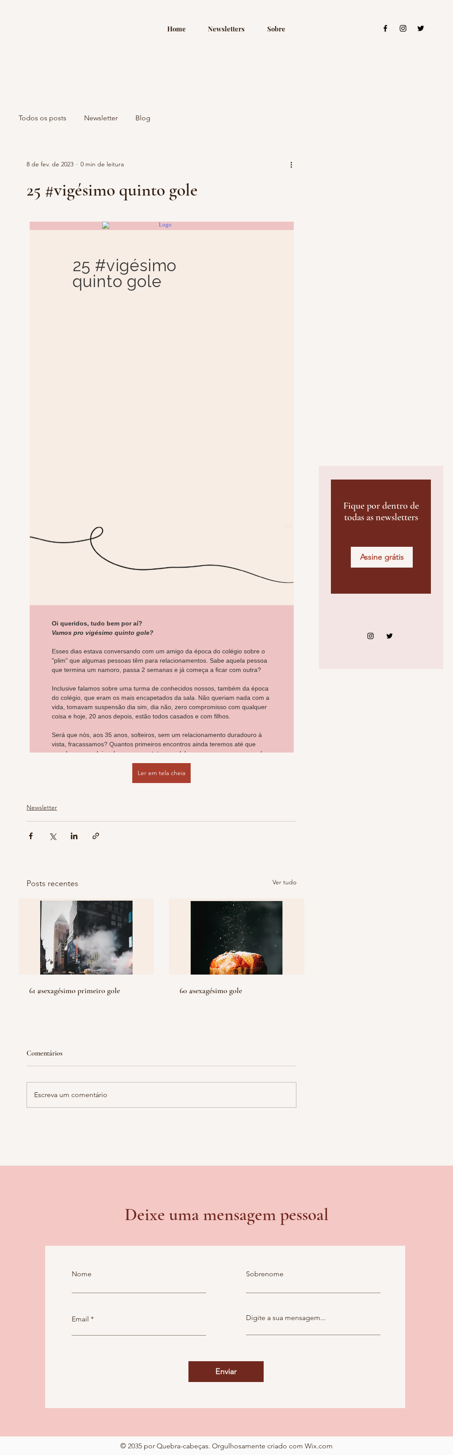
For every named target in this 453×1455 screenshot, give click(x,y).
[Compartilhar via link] (96, 836)
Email (80, 1319)
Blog (142, 118)
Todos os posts (42, 118)
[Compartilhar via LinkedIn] (74, 836)
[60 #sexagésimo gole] (236, 936)
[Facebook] (385, 28)
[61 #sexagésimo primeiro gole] (86, 936)
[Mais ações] (291, 164)
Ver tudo (284, 882)
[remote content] (162, 487)
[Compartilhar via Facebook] (31, 836)
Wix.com (319, 1446)
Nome (82, 1274)
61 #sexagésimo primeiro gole (74, 990)
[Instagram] (403, 28)
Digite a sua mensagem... (286, 1317)
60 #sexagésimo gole (211, 990)
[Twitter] (420, 28)
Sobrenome (265, 1274)
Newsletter (101, 118)
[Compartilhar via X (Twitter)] (52, 836)
